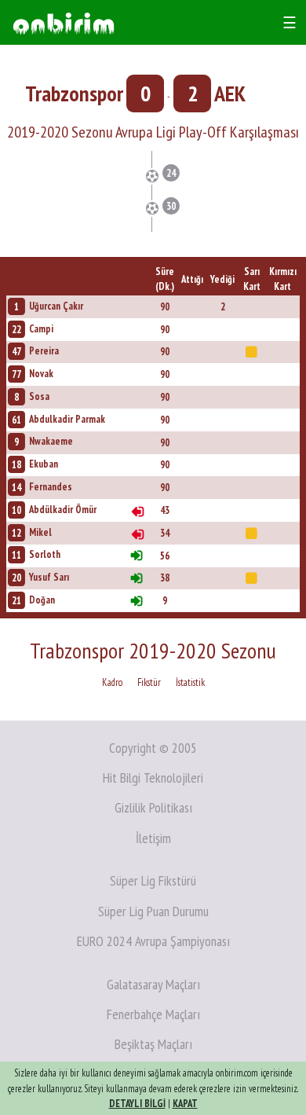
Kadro (112, 682)
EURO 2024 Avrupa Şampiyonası (153, 941)
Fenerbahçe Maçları (153, 1014)
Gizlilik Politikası (153, 807)
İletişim (153, 838)
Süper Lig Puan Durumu (153, 911)
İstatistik (190, 682)
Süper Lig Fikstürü (153, 880)
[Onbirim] (64, 22)
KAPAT (185, 1103)
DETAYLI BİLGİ (137, 1103)
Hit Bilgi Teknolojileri (153, 777)
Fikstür (149, 682)
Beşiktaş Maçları (153, 1044)
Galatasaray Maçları (153, 984)
